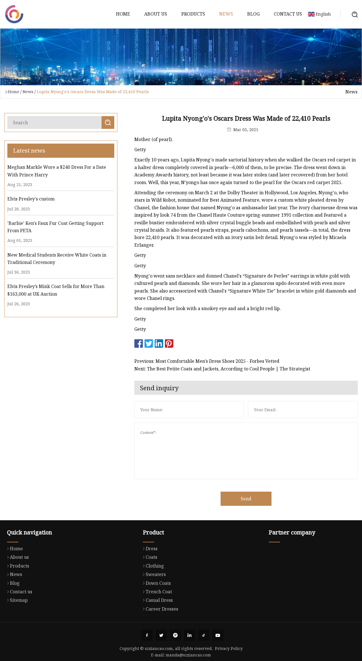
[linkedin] (189, 635)
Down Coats (158, 583)
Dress (152, 548)
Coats (151, 557)
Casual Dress (159, 600)
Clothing (155, 566)
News (226, 14)
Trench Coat (159, 591)
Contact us (288, 14)
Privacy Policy (229, 648)
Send (246, 499)
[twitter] (161, 635)
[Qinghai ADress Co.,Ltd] (14, 14)
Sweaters (156, 574)
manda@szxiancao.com (188, 655)
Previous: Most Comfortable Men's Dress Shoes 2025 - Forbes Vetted (206, 361)
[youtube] (217, 635)
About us (155, 14)
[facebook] (147, 635)
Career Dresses (162, 609)
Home (123, 14)
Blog (253, 14)
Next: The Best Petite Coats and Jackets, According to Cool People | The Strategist (222, 369)
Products (193, 14)
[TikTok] (203, 635)
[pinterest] (175, 635)
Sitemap (19, 600)
